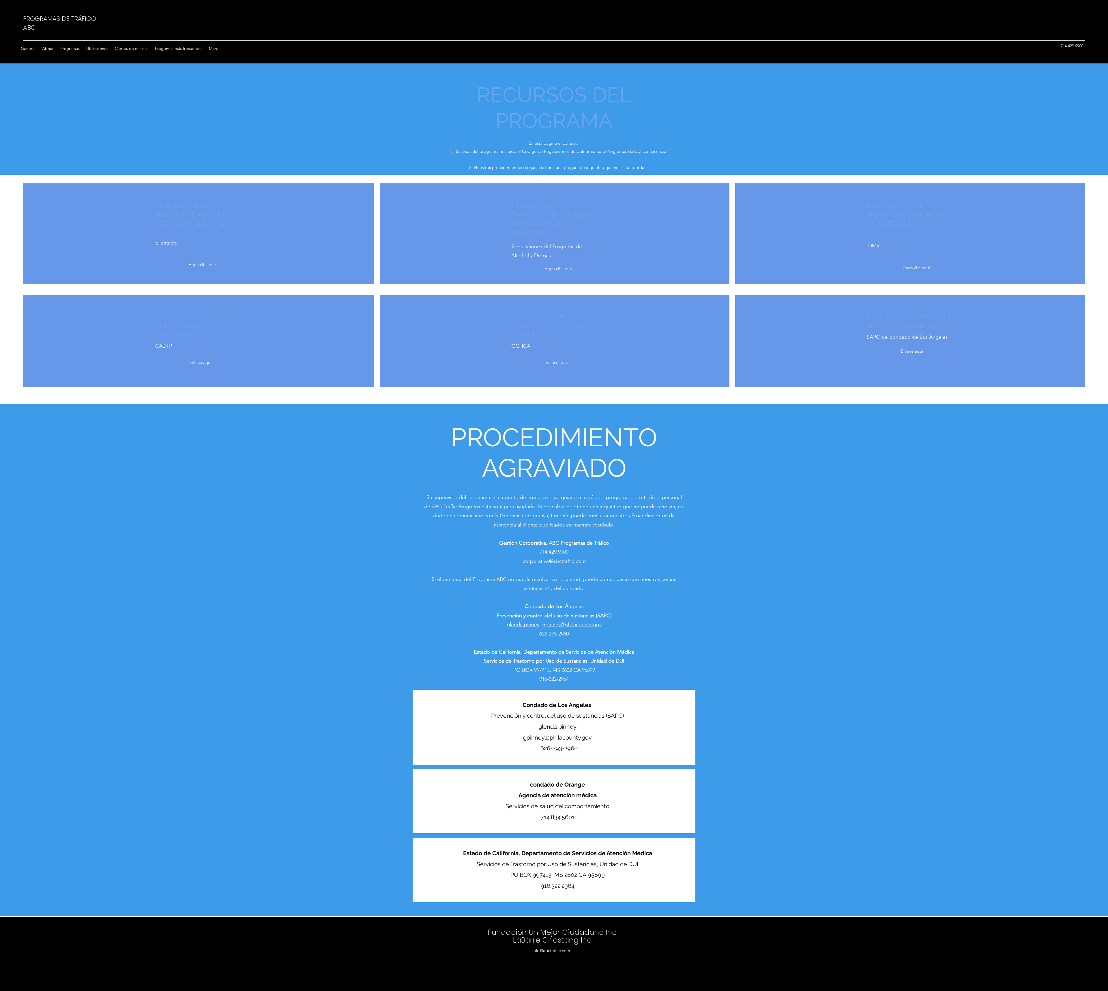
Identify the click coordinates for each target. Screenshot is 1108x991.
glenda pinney (523, 624)
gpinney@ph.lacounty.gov (572, 624)
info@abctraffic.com (551, 950)
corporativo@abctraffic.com (554, 561)
